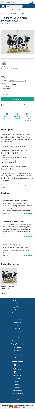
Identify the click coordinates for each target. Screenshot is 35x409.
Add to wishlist (29, 105)
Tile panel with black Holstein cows (14, 13)
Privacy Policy (17, 338)
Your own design (17, 319)
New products (17, 355)
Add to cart (18, 99)
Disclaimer (17, 335)
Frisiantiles (7, 23)
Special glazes (17, 307)
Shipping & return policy (17, 344)
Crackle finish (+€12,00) (9, 85)
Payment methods (17, 341)
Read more (4, 66)
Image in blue (6, 88)
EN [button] (18, 400)
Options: (3, 83)
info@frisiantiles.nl (18, 393)
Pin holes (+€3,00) (8, 86)
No (15, 407)
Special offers (17, 322)
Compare (17, 105)
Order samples (17, 316)
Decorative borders (17, 313)
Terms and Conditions (17, 332)
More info (5, 105)
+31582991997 (18, 390)
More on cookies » (21, 407)
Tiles (17, 304)
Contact (17, 329)
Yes (11, 407)
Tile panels (17, 310)
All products (17, 350)
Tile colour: (4, 80)
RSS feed (17, 358)
